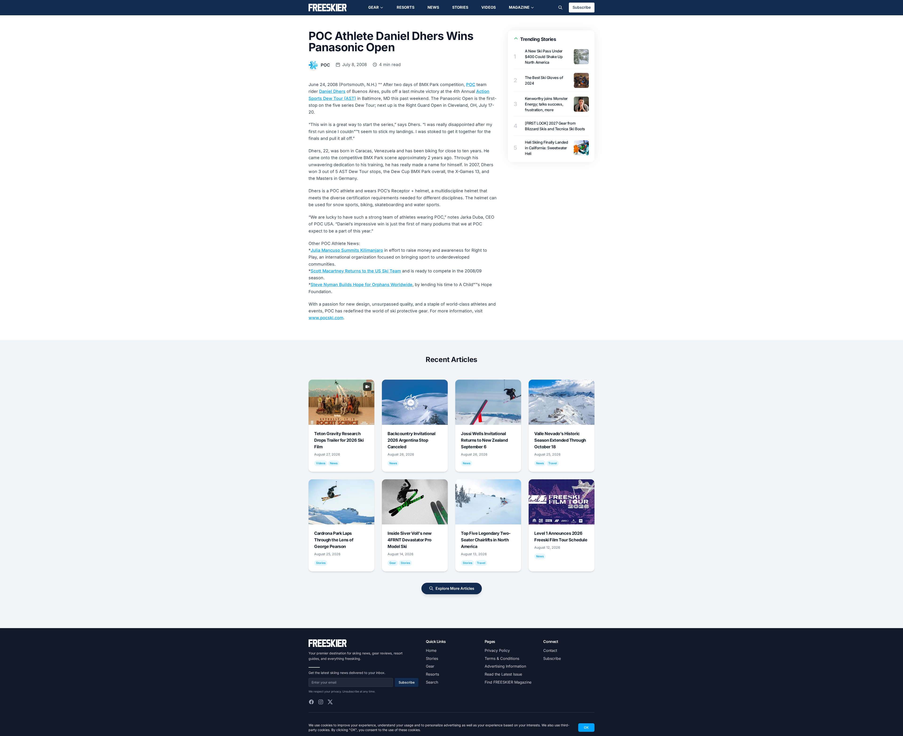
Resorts (405, 7)
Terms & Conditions (502, 658)
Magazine (519, 7)
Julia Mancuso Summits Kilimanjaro (347, 250)
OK (586, 727)
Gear (373, 7)
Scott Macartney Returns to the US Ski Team (356, 270)
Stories (460, 7)
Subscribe (582, 7)
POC (325, 65)
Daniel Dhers (332, 91)
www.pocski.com (326, 317)
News (433, 7)
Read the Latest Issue (503, 674)
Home (431, 650)
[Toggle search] (560, 7)
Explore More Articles (455, 588)
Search (432, 682)
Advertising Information (505, 666)
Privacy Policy (497, 650)
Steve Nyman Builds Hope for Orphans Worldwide (361, 284)
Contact (550, 650)
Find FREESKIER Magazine (508, 682)
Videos (488, 7)
